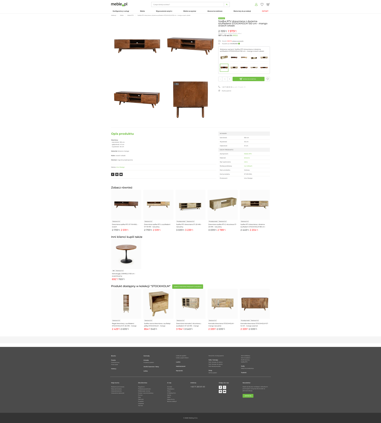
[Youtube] (224, 391)
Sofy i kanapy (213, 360)
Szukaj (227, 4)
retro (246, 162)
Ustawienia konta (116, 391)
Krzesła (146, 360)
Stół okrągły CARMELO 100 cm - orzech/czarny (123, 275)
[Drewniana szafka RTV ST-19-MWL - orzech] (234, 58)
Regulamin (141, 387)
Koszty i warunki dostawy (145, 393)
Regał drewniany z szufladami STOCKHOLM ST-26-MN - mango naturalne (124, 325)
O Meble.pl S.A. (171, 393)
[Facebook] (220, 387)
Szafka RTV (244, 362)
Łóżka (146, 371)
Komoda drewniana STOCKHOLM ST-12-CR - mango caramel (254, 325)
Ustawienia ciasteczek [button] (117, 393)
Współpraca (170, 389)
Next (270, 213)
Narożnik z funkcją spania (216, 355)
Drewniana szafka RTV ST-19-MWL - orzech (125, 225)
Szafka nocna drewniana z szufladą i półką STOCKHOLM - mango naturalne (157, 325)
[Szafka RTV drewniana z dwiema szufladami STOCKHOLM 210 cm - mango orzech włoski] (264, 68)
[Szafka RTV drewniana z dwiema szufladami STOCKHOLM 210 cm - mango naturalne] (254, 68)
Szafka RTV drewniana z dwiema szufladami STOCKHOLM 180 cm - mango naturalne (253, 225)
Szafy (243, 366)
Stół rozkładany (245, 355)
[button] (268, 79)
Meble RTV (248, 154)
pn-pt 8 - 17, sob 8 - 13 (233, 87)
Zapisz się (248, 396)
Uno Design (120, 167)
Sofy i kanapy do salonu (216, 362)
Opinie (169, 395)
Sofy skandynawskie (215, 366)
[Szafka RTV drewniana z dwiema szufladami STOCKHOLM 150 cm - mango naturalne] (264, 58)
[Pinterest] (220, 391)
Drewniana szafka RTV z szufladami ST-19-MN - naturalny (157, 225)
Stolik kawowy (245, 360)
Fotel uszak (114, 364)
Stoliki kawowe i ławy (151, 367)
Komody (147, 356)
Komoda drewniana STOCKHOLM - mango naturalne (221, 325)
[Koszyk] (268, 4)
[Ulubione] (262, 4)
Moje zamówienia (116, 389)
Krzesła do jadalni (149, 362)
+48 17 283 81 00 (197, 387)
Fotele (113, 360)
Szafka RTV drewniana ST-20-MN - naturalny (189, 225)
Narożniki (179, 371)
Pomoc (140, 395)
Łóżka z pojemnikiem (182, 357)
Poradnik (140, 401)
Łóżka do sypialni (181, 355)
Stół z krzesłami (245, 357)
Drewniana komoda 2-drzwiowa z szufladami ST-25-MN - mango (188, 325)
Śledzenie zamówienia (117, 387)
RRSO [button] (235, 35)
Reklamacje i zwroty (144, 391)
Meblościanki (180, 366)
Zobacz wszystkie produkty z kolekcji (188, 286)
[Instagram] (224, 387)
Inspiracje (141, 403)
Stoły (210, 370)
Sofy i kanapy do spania (215, 364)
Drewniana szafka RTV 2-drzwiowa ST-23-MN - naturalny (222, 225)
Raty (139, 397)
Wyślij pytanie (226, 91)
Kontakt (169, 387)
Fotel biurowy (115, 362)
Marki (168, 397)
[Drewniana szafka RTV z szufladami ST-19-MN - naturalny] (244, 58)
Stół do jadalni (213, 372)
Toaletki (244, 372)
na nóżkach (248, 166)
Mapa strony (171, 399)
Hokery (113, 369)
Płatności (141, 399)
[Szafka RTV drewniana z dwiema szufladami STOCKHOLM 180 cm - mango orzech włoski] (244, 68)
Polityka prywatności (144, 389)
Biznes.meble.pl (172, 401)
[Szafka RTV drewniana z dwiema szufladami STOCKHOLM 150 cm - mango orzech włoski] (224, 68)
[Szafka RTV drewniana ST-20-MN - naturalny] (254, 58)
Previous (111, 213)
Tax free (140, 405)
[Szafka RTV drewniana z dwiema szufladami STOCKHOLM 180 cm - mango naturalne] (234, 68)
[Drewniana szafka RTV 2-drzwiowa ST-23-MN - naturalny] (224, 58)
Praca (169, 391)
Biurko (113, 356)
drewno (247, 158)
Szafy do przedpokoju (247, 368)
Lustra (178, 362)
